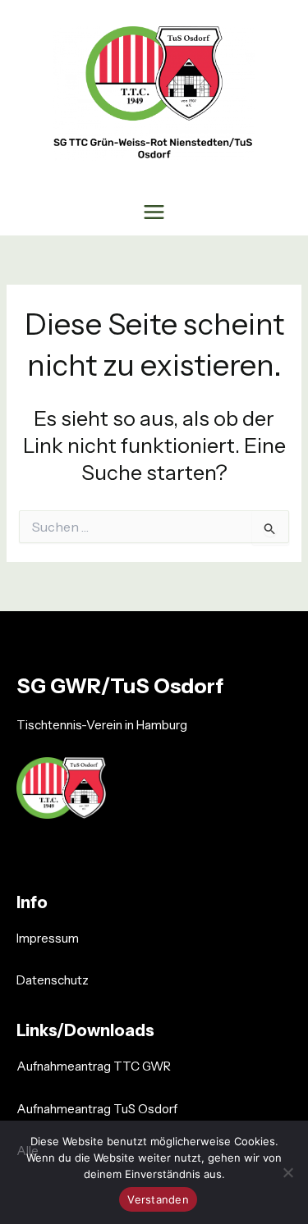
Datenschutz (52, 980)
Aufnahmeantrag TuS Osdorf (96, 1109)
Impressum (47, 938)
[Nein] (287, 1172)
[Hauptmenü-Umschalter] (154, 211)
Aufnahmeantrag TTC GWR (93, 1066)
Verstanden (158, 1199)
